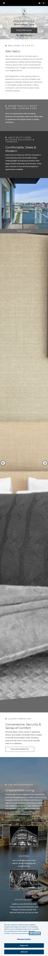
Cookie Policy (34, 933)
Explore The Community (19, 814)
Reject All (24, 945)
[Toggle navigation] (4, 3)
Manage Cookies (24, 939)
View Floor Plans (24, 231)
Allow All (24, 952)
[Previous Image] (3, 463)
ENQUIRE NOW (24, 30)
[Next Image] (45, 463)
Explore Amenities (20, 749)
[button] (40, 3)
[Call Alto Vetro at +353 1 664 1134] (44, 3)
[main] (24, 938)
